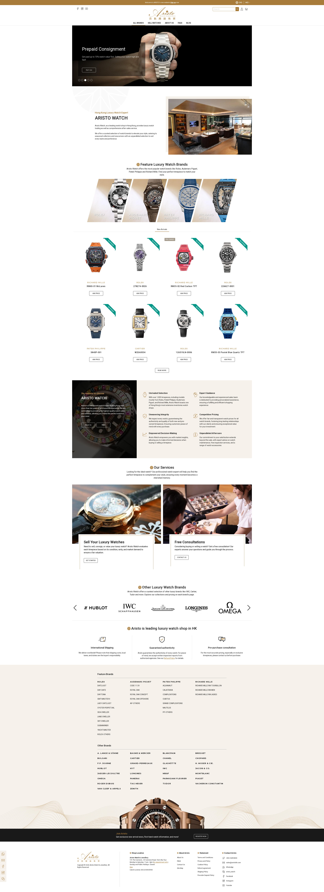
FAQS (180, 23)
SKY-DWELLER (103, 721)
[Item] (79, 80)
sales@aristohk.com (233, 863)
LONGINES (135, 773)
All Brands (138, 23)
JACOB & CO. (202, 768)
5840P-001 (96, 352)
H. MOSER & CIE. (204, 763)
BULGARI (102, 758)
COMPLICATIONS (169, 694)
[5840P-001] (96, 323)
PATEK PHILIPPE (96, 348)
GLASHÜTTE (169, 763)
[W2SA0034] (140, 323)
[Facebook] (77, 8)
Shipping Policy (203, 872)
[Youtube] (86, 8)
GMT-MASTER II (103, 699)
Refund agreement (204, 868)
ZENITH (134, 789)
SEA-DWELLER (103, 712)
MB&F (166, 773)
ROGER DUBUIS (105, 783)
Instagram (229, 881)
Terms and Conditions (205, 857)
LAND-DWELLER (103, 717)
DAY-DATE (101, 690)
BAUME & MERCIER (140, 753)
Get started (91, 560)
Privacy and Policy (204, 861)
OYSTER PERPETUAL (106, 708)
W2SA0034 (140, 352)
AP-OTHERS (135, 703)
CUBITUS (166, 699)
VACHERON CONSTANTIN (209, 783)
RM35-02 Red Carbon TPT (184, 286)
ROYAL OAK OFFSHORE (139, 699)
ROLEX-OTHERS (103, 734)
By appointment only (161, 862)
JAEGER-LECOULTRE (108, 773)
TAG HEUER (136, 783)
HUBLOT (102, 768)
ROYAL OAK (135, 690)
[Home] (162, 13)
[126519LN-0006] (184, 323)
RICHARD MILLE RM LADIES (206, 694)
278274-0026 (140, 286)
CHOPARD (200, 758)
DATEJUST (101, 686)
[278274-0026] (140, 257)
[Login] (241, 9)
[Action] (3, 879)
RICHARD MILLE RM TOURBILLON (208, 686)
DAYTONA (101, 694)
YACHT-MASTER (104, 730)
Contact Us (181, 557)
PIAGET (199, 778)
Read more (162, 370)
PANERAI (135, 778)
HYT (132, 768)
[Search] (237, 9)
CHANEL (167, 758)
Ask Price (96, 293)
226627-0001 (228, 286)
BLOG (188, 23)
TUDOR (167, 783)
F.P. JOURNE (104, 763)
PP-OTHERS (168, 712)
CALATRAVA (168, 690)
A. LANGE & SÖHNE (107, 753)
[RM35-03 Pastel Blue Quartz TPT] (227, 323)
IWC (165, 768)
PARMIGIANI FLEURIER (175, 778)
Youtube (229, 885)
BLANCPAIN (169, 753)
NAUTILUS (167, 708)
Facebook (229, 876)
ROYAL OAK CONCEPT (139, 694)
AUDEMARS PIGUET (140, 682)
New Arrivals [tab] (162, 229)
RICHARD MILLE (96, 282)
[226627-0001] (227, 257)
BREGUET (200, 753)
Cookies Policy (203, 865)
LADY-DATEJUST (104, 703)
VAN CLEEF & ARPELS (109, 789)
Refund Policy (169, 658)
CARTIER (140, 348)
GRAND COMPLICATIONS (173, 703)
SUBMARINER (102, 725)
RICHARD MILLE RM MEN (205, 690)
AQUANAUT (167, 686)
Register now (201, 836)
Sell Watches (154, 23)
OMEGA (101, 778)
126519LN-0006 (184, 352)
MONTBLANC (202, 773)
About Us (169, 23)
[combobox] (224, 9)
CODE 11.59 (134, 686)
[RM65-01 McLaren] (96, 257)
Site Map (180, 868)
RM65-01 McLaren (96, 286)
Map (131, 867)
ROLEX (140, 282)
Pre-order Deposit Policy (206, 875)
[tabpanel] (162, 305)
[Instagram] (82, 8)
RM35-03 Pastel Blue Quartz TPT (228, 352)
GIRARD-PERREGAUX (141, 763)
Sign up (173, 2)
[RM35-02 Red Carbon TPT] (184, 257)
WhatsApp (229, 867)
